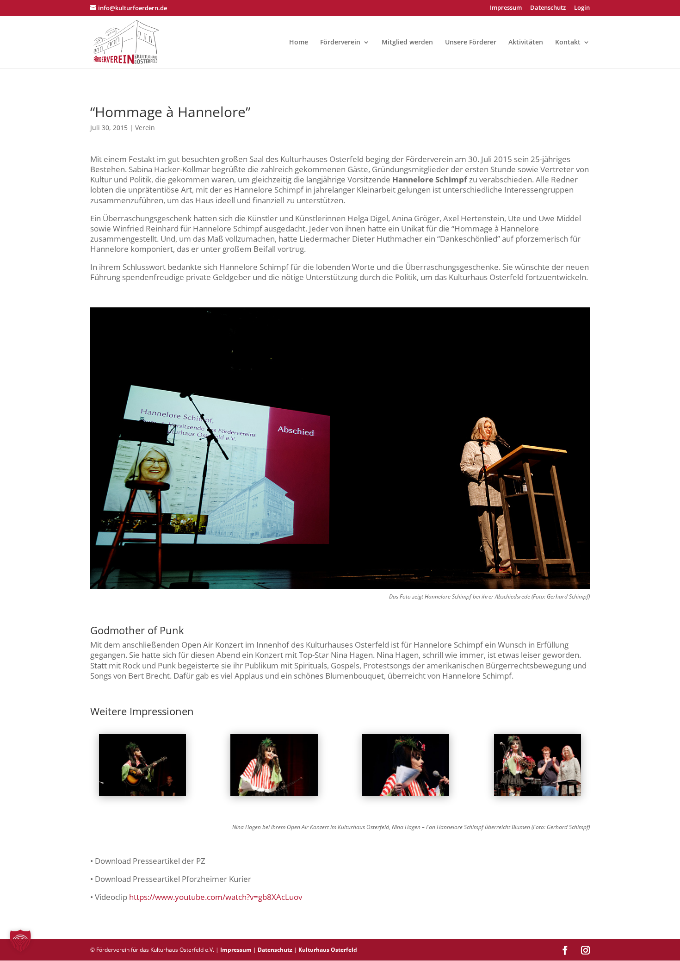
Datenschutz (548, 8)
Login (582, 8)
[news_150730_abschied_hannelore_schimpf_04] (405, 796)
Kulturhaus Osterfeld (327, 950)
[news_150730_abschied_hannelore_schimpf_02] (142, 796)
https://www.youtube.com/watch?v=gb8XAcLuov (215, 897)
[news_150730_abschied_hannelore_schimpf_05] (537, 796)
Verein (145, 127)
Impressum (506, 8)
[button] (20, 940)
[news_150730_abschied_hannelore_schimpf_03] (273, 796)
